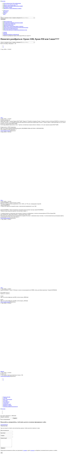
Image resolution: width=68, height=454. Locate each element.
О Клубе (5, 398)
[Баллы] (34, 394)
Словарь (10, 7)
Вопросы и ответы (17, 8)
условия (25, 450)
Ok (1, 452)
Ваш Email (3, 433)
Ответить (3, 130)
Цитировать (7, 130)
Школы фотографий (18, 6)
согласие (32, 450)
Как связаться (6, 401)
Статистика (5, 403)
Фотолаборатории (16, 3)
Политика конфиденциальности (10, 406)
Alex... (2, 117)
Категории (3, 19)
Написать (3, 448)
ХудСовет (5, 400)
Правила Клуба (6, 397)
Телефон (2, 435)
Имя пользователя (5, 430)
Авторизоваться (4, 424)
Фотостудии (14, 4)
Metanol (2, 371)
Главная (5, 32)
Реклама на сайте (7, 404)
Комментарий (4, 438)
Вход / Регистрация (7, 399)
